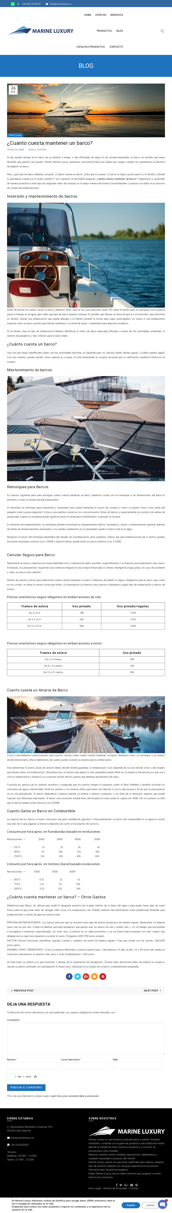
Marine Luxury (15, 135)
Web (115, 1060)
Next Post (151, 990)
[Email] (94, 976)
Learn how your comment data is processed (74, 1096)
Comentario (14, 1020)
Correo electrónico (71, 1059)
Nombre (12, 1059)
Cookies (134, 1188)
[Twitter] (77, 976)
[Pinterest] (102, 976)
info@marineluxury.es (61, 4)
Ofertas (100, 15)
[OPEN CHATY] (162, 1204)
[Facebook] (69, 976)
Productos (104, 31)
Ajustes (150, 1205)
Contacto (116, 46)
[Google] (86, 976)
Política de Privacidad (115, 1188)
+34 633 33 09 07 (31, 4)
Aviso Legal (95, 1188)
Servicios (116, 15)
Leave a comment (37, 150)
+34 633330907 (19, 1145)
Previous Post (24, 990)
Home (87, 15)
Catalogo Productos (90, 46)
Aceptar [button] (131, 1205)
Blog (120, 31)
